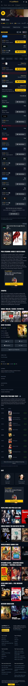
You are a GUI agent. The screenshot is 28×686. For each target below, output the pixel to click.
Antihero (6, 371)
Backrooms (4, 639)
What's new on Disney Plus (20, 657)
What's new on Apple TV (19, 655)
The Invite (4, 644)
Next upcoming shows (19, 663)
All (3, 58)
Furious (16, 637)
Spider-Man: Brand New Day (7, 643)
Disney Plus (4, 656)
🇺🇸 (23, 32)
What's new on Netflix (19, 651)
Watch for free (16, 27)
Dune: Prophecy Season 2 (20, 665)
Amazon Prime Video (6, 652)
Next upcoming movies (6, 663)
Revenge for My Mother (6, 672)
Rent (21, 58)
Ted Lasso (16, 639)
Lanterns (16, 644)
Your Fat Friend (5, 667)
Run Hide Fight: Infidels (6, 665)
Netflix (3, 651)
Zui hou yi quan (5, 673)
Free (16, 58)
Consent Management (17, 629)
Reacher (16, 643)
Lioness (16, 641)
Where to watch (6, 27)
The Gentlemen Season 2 (19, 667)
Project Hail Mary (5, 641)
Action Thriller (11, 371)
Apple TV (3, 654)
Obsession (4, 637)
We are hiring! (5, 630)
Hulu (3, 658)
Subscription (9, 58)
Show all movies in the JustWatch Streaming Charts (14, 462)
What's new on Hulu (19, 659)
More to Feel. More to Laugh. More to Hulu (16, 226)
